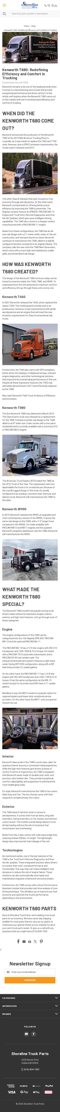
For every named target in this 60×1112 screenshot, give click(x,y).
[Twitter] (35, 941)
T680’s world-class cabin (41, 762)
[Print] (29, 941)
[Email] (24, 941)
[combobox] (30, 13)
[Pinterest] (41, 941)
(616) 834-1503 (39, 931)
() (55, 6)
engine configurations (17, 635)
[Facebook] (18, 941)
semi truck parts (15, 928)
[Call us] (45, 6)
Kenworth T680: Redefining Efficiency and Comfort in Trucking (25, 73)
